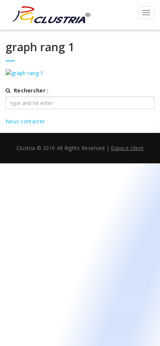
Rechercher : (31, 90)
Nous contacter (25, 121)
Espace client (127, 147)
